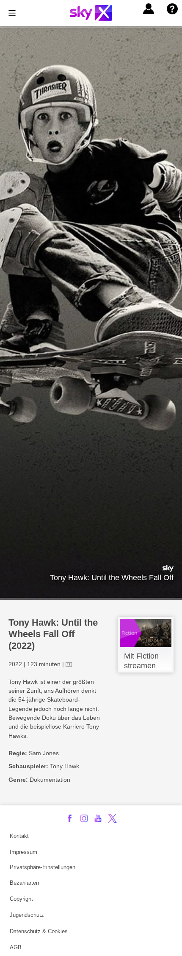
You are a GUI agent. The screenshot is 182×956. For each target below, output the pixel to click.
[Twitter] (112, 818)
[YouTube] (98, 818)
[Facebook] (69, 818)
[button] (148, 8)
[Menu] (12, 13)
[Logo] (91, 13)
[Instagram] (84, 818)
